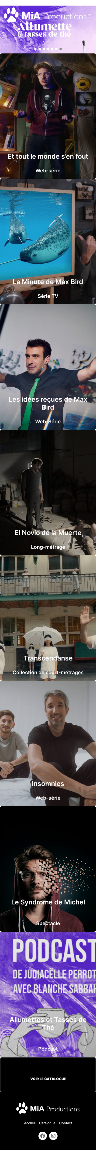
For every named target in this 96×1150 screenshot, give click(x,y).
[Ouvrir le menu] (89, 16)
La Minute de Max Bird (48, 282)
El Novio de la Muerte (48, 533)
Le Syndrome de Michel (48, 902)
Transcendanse (48, 658)
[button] (35, 49)
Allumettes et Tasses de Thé (48, 1023)
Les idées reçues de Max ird (48, 403)
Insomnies (48, 783)
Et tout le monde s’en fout (48, 156)
